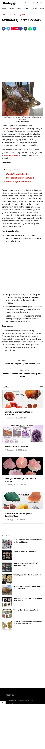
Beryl (19, 9)
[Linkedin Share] (21, 29)
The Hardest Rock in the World (20, 178)
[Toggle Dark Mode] (33, 3)
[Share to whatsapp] (30, 29)
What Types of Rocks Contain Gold (27, 575)
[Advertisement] (22, 56)
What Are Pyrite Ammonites (19, 181)
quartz (12, 128)
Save (16, 28)
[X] (29, 3)
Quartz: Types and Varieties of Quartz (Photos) (25, 564)
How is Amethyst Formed (16, 446)
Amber (11, 9)
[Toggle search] (37, 3)
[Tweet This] (8, 29)
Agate (4, 9)
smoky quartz (11, 155)
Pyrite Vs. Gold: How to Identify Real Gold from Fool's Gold (28, 622)
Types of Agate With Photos (25, 551)
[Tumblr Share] (25, 29)
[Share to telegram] (34, 29)
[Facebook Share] (4, 29)
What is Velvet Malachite (17, 174)
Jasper (35, 9)
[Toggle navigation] (41, 3)
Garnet (26, 9)
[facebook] (25, 3)
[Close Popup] (3, 702)
